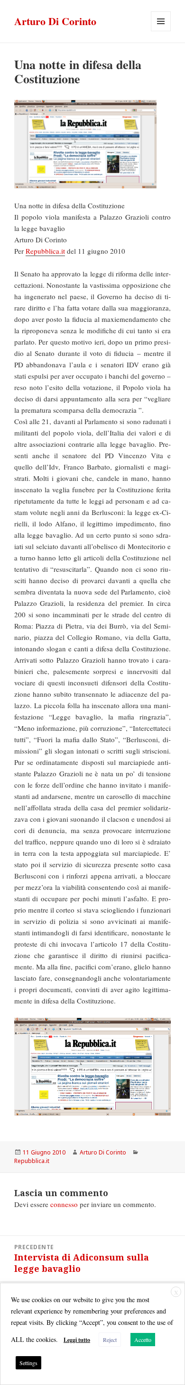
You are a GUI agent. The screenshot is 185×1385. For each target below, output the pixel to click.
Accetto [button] (142, 1339)
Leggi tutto (77, 1340)
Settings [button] (28, 1363)
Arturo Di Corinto (55, 21)
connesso (64, 1204)
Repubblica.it (45, 251)
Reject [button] (110, 1339)
